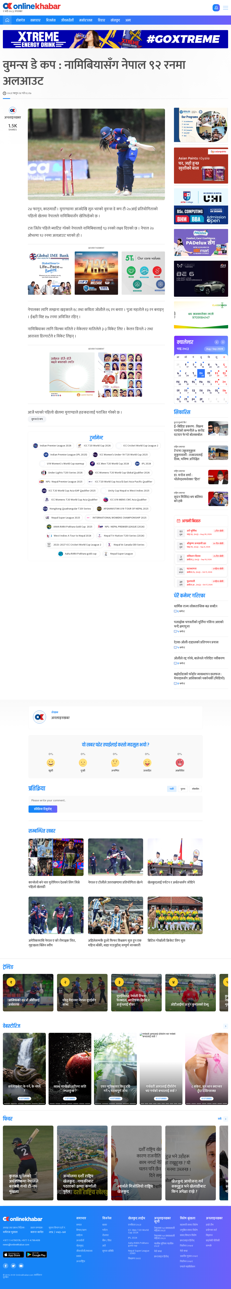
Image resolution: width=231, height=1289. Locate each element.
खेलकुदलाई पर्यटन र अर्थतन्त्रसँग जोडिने (171, 882)
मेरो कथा (158, 1251)
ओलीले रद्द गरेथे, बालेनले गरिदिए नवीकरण (199, 658)
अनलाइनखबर (12, 118)
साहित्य (79, 1235)
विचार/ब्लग (81, 1230)
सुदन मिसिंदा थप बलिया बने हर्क (188, 499)
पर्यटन (105, 1230)
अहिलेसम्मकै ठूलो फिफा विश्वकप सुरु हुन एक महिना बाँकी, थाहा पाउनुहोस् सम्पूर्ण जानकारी (114, 943)
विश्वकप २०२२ (134, 1258)
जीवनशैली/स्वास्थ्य (84, 1251)
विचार (101, 20)
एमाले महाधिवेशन (187, 1266)
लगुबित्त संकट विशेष (189, 1230)
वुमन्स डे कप (37, 419)
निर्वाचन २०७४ (186, 1246)
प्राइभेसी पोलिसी (213, 1240)
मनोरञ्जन (85, 20)
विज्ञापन (209, 1235)
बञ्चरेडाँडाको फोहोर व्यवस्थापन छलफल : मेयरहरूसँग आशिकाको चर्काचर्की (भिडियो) (199, 676)
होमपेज (20, 20)
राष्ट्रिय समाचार (179, 447)
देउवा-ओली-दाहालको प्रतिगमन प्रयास (196, 642)
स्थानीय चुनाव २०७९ (189, 1256)
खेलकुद (115, 20)
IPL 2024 (132, 1238)
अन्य (128, 20)
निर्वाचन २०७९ (186, 1261)
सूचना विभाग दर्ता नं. (57, 1227)
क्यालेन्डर (185, 342)
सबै (219, 1118)
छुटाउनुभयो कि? (180, 422)
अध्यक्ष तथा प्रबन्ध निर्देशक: (14, 1227)
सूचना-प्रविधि (108, 1251)
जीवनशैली (67, 20)
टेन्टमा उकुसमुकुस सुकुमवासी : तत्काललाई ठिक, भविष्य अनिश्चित (188, 455)
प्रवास (78, 1256)
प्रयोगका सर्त (211, 1230)
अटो (104, 1246)
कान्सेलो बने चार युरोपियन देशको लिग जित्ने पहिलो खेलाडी (54, 885)
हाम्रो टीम (209, 1225)
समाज (79, 1225)
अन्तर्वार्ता (80, 1240)
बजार (104, 1225)
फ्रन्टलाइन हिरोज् (161, 1256)
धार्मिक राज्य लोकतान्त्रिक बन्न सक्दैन (195, 606)
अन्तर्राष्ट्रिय (80, 1261)
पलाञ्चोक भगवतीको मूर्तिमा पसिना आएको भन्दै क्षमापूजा (198, 624)
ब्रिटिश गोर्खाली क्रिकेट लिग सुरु (166, 940)
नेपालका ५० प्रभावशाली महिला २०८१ (164, 1229)
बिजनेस (51, 20)
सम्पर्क (209, 1246)
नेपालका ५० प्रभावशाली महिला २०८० (164, 1237)
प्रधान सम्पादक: (36, 1227)
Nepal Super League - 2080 (138, 1252)
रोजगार (105, 1235)
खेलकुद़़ (79, 1246)
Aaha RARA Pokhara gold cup (138, 1244)
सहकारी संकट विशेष (189, 1225)
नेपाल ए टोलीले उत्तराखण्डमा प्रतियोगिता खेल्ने (115, 882)
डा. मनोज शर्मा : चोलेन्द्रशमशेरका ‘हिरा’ (187, 477)
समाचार (35, 20)
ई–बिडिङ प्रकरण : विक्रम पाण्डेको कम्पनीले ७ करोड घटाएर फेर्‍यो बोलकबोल (189, 431)
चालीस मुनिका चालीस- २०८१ (164, 1244)
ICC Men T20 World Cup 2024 (138, 1231)
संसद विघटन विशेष (188, 1235)
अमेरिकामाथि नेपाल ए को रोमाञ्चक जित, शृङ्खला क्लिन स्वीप (52, 943)
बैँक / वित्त (106, 1240)
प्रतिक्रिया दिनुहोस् (43, 809)
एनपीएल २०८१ (134, 1225)
